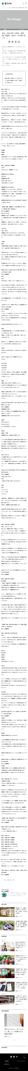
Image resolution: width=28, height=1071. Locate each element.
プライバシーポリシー (21, 1061)
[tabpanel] (14, 1025)
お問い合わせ (7, 1064)
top (24, 1057)
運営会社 (7, 1061)
